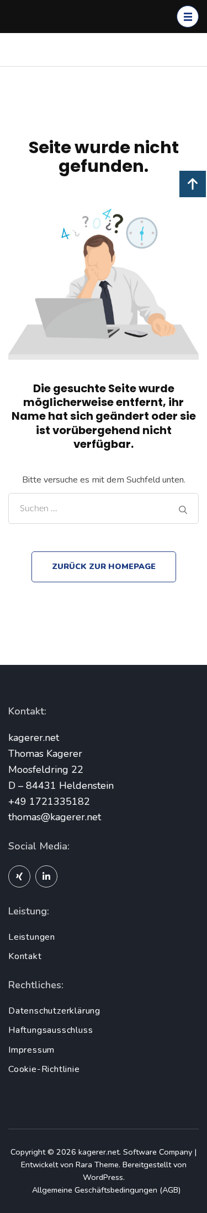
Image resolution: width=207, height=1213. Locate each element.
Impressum (31, 1050)
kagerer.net (98, 1151)
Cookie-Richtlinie (44, 1069)
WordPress (103, 1177)
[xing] (19, 876)
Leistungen (31, 937)
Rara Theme (97, 1164)
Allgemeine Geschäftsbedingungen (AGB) (106, 1189)
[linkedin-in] (46, 876)
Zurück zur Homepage (104, 566)
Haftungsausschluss (50, 1030)
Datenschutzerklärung (54, 1011)
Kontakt (25, 956)
